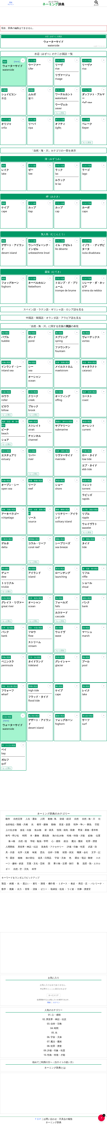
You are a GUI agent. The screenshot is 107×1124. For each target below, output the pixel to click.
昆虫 (42, 852)
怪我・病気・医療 (66, 830)
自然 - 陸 (22, 841)
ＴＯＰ (38, 1119)
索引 (35, 883)
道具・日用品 (45, 857)
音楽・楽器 (65, 824)
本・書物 (35, 835)
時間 (24, 835)
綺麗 (11, 883)
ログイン (11, 4)
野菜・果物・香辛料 (88, 830)
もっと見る (60, 113)
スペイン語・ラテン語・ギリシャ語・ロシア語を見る (53, 309)
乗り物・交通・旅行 (64, 863)
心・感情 (56, 841)
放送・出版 (26, 830)
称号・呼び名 (13, 835)
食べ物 (12, 841)
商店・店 (83, 883)
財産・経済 (65, 818)
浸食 (35, 889)
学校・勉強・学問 (39, 841)
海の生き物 (58, 835)
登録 (10, 2)
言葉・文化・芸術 (36, 863)
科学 (34, 869)
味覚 (34, 852)
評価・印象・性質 (76, 846)
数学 (4, 889)
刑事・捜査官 (84, 889)
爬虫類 (46, 835)
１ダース (63, 883)
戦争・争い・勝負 (83, 824)
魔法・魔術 (77, 841)
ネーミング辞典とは (55, 1067)
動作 (8, 818)
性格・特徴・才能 (76, 835)
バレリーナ (96, 883)
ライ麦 (71, 889)
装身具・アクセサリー (52, 846)
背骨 (27, 889)
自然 (76, 818)
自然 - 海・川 (89, 818)
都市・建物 (42, 824)
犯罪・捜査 (92, 841)
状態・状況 (68, 852)
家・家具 (49, 830)
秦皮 (73, 883)
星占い (26, 883)
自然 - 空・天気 (21, 869)
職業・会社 (83, 852)
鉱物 (90, 835)
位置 (98, 835)
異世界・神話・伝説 (28, 846)
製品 (4, 883)
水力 (19, 889)
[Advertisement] (53, 16)
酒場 (43, 883)
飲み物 (38, 830)
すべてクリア (53, 995)
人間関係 (10, 846)
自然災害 (18, 818)
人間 (42, 818)
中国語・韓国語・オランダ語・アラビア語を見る (53, 317)
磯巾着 (52, 883)
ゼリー (44, 889)
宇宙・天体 (60, 857)
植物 (20, 857)
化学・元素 (24, 852)
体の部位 (30, 857)
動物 (53, 824)
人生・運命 (31, 818)
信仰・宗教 (54, 852)
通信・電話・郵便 (84, 857)
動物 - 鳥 (52, 818)
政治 (66, 841)
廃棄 (11, 889)
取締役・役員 (58, 889)
